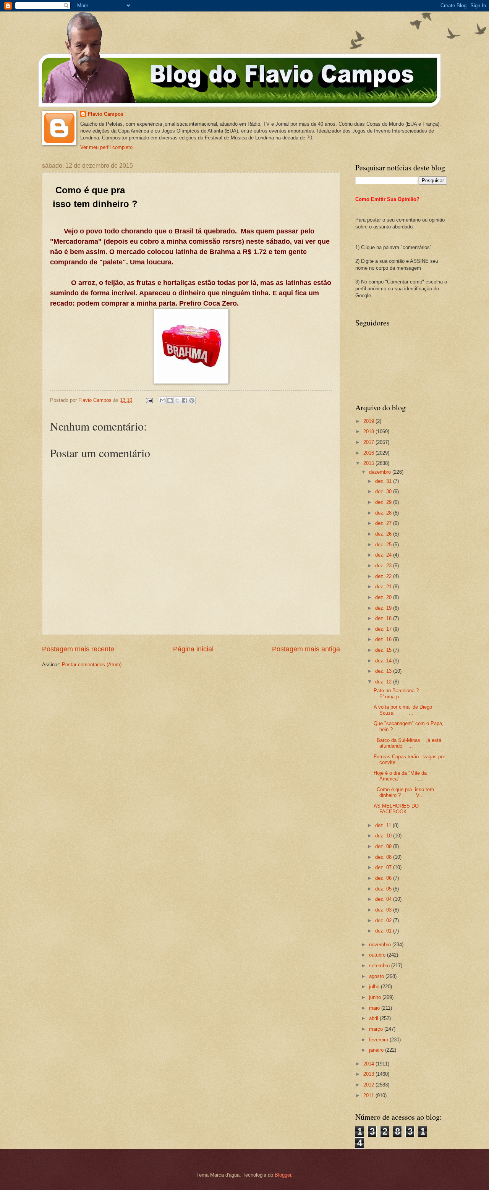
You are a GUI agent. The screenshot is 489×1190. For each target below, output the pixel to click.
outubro (378, 955)
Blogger (283, 1175)
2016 (369, 453)
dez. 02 (384, 920)
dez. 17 (384, 629)
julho (375, 986)
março (376, 1029)
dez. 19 (384, 608)
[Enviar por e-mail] (163, 400)
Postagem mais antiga (306, 649)
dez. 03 (384, 910)
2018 (369, 431)
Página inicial (193, 649)
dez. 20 (384, 597)
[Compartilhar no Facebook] (184, 400)
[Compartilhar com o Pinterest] (192, 400)
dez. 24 (384, 555)
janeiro (377, 1050)
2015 (369, 463)
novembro (380, 944)
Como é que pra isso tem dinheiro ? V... (404, 792)
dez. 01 (384, 931)
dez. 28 (384, 513)
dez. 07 (384, 867)
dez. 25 (384, 544)
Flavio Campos (105, 114)
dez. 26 (384, 534)
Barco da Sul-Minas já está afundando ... (407, 743)
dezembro (380, 472)
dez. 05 (384, 889)
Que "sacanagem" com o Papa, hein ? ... (409, 726)
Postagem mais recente (78, 649)
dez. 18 (384, 618)
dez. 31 (384, 481)
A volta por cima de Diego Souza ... (403, 710)
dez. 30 (384, 491)
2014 (369, 1064)
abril (374, 1018)
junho (375, 997)
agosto (377, 976)
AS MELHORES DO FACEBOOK (396, 808)
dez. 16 (384, 639)
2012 (369, 1085)
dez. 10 (384, 836)
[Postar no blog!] (170, 400)
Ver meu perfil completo (106, 147)
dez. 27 (384, 523)
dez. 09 (384, 846)
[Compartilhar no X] (177, 400)
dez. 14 (384, 661)
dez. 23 (384, 565)
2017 (369, 442)
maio (375, 1008)
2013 (369, 1074)
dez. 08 (384, 857)
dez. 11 (384, 825)
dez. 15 (384, 650)
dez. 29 (384, 502)
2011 (369, 1095)
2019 (369, 421)
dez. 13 (384, 671)
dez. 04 (384, 899)
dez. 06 (384, 878)
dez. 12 (384, 682)
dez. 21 (384, 586)
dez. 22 (384, 576)
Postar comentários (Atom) (91, 664)
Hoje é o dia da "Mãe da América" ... (400, 776)
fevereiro (379, 1040)
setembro (380, 965)
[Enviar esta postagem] (149, 400)
